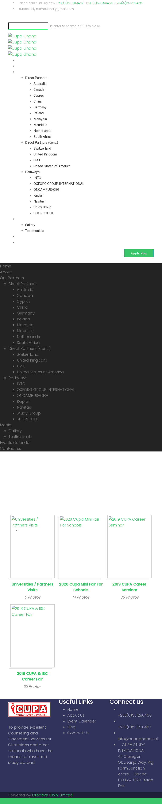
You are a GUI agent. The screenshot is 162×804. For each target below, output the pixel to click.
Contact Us (78, 733)
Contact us (24, 243)
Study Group (42, 207)
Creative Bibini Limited (52, 795)
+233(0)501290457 (134, 727)
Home (21, 60)
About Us (75, 715)
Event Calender (81, 721)
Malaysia (40, 119)
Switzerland (42, 148)
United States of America (52, 166)
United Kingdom (45, 154)
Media (21, 219)
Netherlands (42, 131)
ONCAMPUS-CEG (46, 190)
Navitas (39, 201)
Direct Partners (36, 78)
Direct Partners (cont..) (41, 143)
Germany (40, 107)
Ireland (39, 113)
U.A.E (37, 160)
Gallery (30, 225)
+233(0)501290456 (135, 715)
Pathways (32, 172)
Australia (40, 84)
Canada (39, 90)
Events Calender (29, 237)
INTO (37, 178)
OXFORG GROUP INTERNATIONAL (59, 184)
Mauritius (40, 125)
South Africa (42, 137)
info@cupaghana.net (138, 738)
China (38, 101)
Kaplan (38, 195)
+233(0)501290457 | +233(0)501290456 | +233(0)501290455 (99, 3)
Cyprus (39, 95)
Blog (71, 727)
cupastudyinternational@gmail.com (46, 9)
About (21, 66)
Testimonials (34, 231)
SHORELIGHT (44, 213)
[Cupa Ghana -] (22, 42)
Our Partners (26, 72)
